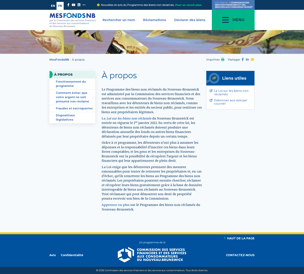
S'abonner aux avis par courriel (230, 102)
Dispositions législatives (65, 117)
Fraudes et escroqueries (74, 108)
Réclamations (154, 20)
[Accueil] (72, 20)
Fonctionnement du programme (71, 84)
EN (53, 6)
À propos (63, 74)
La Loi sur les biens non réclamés (231, 92)
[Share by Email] (252, 60)
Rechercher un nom (118, 20)
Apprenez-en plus (116, 205)
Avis (52, 255)
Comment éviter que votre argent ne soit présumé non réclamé (72, 97)
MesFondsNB (59, 59)
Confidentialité (72, 255)
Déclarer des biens (189, 20)
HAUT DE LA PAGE (241, 238)
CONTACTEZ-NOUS (240, 255)
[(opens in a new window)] (68, 5)
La (126, 118)
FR (60, 6)
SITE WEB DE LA (232, 4)
